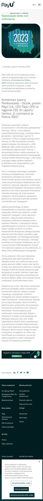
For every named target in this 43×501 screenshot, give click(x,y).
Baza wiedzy (6, 408)
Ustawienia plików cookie (21, 483)
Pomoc (4, 440)
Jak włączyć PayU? (8, 391)
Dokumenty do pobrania (7, 418)
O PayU (21, 408)
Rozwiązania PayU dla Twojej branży (9, 395)
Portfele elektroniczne (23, 395)
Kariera (21, 422)
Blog (7, 13)
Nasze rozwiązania (8, 385)
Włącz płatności (7, 444)
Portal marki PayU (8, 427)
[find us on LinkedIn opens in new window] (3, 499)
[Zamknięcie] (39, 461)
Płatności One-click (25, 404)
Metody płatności (25, 385)
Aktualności (23, 414)
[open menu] (39, 5)
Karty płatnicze (24, 391)
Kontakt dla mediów (26, 456)
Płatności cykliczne (25, 400)
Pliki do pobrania (7, 423)
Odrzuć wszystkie (21, 489)
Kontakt (4, 434)
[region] (22, 479)
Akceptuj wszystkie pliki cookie (22, 495)
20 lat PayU (23, 418)
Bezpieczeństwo (7, 400)
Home (3, 13)
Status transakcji (7, 456)
